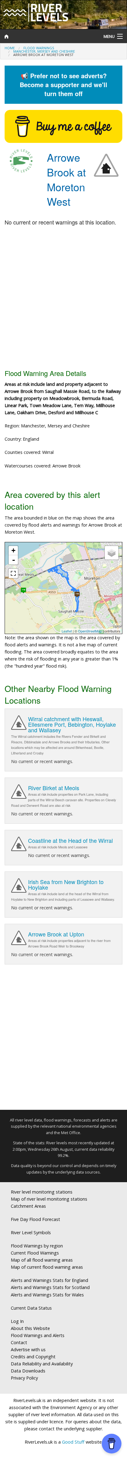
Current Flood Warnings (35, 1253)
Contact (19, 1342)
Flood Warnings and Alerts (37, 1335)
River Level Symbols (31, 1232)
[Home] (47, 36)
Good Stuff (73, 1442)
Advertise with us (28, 1349)
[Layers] (111, 553)
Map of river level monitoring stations (49, 1199)
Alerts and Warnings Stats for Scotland (50, 1287)
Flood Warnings (38, 48)
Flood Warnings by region (37, 1246)
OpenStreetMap (90, 630)
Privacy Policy (24, 1378)
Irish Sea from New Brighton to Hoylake (66, 884)
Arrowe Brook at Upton (56, 934)
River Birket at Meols (53, 788)
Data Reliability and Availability (42, 1364)
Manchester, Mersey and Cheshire (44, 51)
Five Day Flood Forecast (35, 1219)
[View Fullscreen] (13, 573)
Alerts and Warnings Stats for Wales (47, 1295)
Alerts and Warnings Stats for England (49, 1280)
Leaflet (67, 630)
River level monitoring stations (41, 1192)
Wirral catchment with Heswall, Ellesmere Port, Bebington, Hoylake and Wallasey (72, 724)
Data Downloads (28, 1371)
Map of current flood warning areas (47, 1267)
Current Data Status (31, 1308)
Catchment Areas (28, 1206)
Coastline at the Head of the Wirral (70, 840)
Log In (17, 1321)
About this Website (30, 1328)
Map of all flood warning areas (42, 1260)
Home (10, 48)
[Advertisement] (63, 298)
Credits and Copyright (33, 1357)
